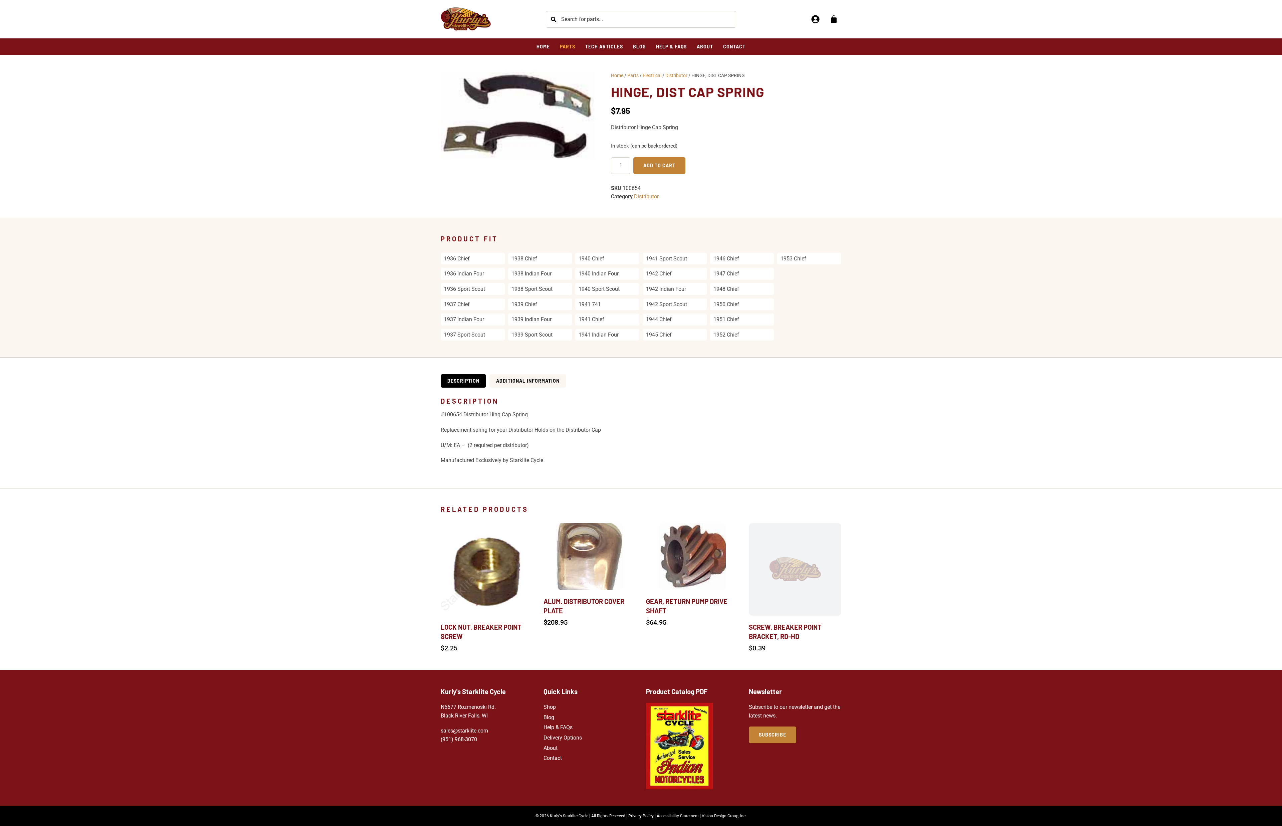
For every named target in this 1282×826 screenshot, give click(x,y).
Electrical (652, 75)
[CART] (833, 19)
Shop (550, 707)
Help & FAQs (558, 727)
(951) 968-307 (457, 739)
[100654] (517, 115)
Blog (549, 717)
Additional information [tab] (528, 381)
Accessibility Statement (678, 816)
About (551, 748)
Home (617, 75)
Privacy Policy (641, 816)
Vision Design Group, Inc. (724, 816)
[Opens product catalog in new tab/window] (679, 746)
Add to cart (659, 165)
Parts (633, 75)
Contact (553, 758)
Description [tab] (463, 381)
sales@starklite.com (464, 731)
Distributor (676, 75)
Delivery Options (563, 738)
